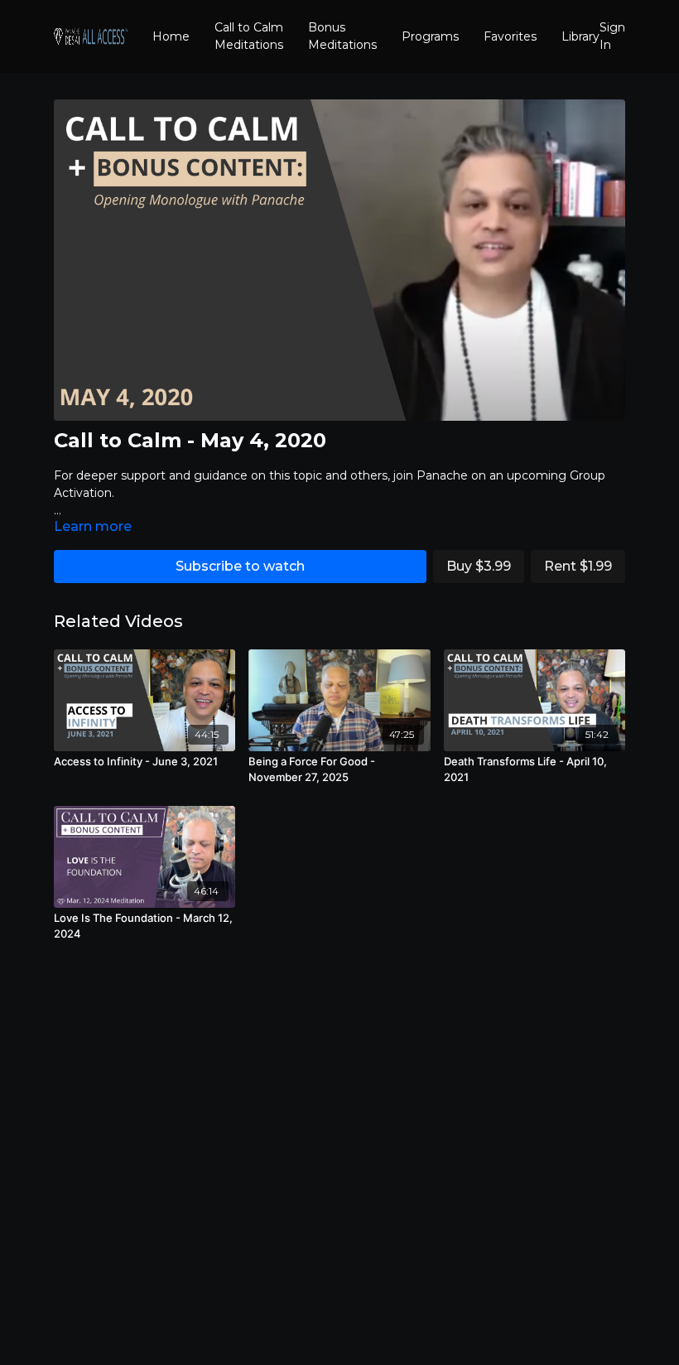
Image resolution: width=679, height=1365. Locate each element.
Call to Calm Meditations (248, 36)
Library (580, 36)
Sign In (612, 36)
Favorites (510, 36)
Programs (430, 36)
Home (171, 36)
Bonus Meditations (342, 36)
